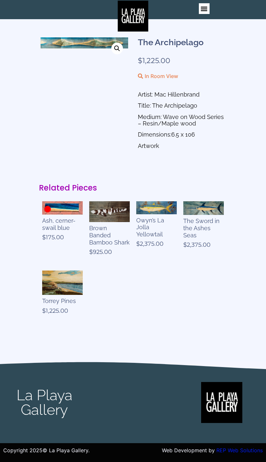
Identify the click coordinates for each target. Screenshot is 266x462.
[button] (204, 8)
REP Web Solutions (239, 450)
